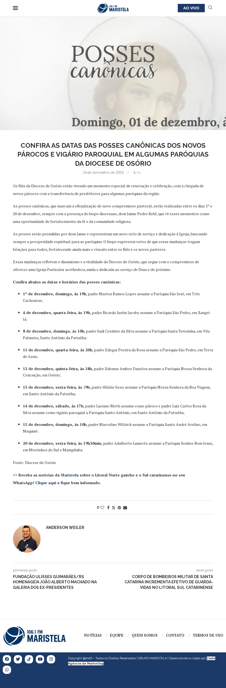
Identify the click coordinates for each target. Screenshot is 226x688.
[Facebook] (7, 659)
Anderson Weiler (65, 527)
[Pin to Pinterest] (119, 507)
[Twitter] (18, 659)
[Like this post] (102, 507)
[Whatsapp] (7, 670)
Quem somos (145, 635)
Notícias (93, 635)
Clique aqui (45, 482)
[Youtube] (40, 659)
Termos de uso (208, 635)
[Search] (210, 8)
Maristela (70, 475)
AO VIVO (191, 8)
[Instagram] (51, 659)
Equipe (116, 635)
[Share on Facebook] (108, 507)
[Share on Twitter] (113, 507)
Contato (175, 635)
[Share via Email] (125, 507)
